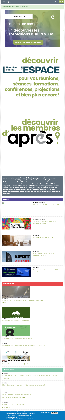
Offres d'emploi (8, 370)
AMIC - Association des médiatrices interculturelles (13, 397)
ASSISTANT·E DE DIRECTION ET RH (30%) (13, 404)
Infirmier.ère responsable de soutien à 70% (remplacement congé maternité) (23, 385)
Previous (2, 30)
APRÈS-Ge (8, 2)
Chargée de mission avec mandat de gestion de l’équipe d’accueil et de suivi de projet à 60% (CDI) (29, 375)
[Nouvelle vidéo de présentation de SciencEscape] (16, 314)
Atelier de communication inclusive (43, 237)
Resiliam (4, 388)
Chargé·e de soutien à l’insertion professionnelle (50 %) (17, 395)
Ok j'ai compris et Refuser (45, 412)
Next (63, 30)
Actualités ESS (8, 284)
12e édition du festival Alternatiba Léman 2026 (46, 205)
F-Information (5, 378)
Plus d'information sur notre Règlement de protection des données (20, 418)
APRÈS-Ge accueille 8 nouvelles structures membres (17, 339)
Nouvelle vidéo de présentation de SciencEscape (15, 320)
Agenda (6, 199)
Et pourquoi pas (6, 407)
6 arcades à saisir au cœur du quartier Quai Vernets (16, 364)
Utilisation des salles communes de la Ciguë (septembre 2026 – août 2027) (23, 346)
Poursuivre (54, 412)
